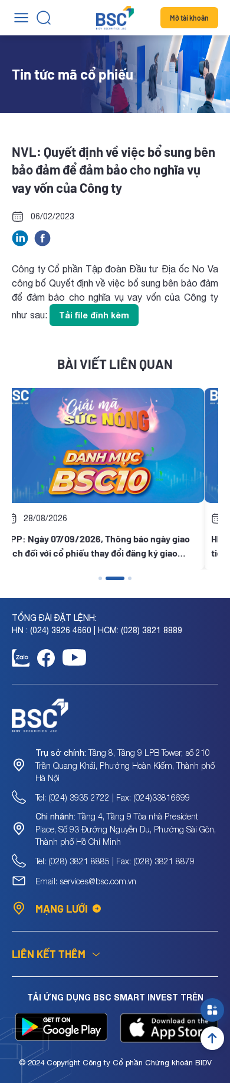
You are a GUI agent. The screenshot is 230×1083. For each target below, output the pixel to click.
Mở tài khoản (189, 18)
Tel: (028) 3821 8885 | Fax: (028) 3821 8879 (115, 861)
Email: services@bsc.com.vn (85, 881)
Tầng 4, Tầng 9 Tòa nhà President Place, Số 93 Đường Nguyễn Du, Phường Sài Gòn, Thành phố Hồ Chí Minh (125, 829)
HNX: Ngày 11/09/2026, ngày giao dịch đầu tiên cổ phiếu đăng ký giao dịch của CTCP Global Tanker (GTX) (110, 546)
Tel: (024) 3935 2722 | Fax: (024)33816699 (112, 797)
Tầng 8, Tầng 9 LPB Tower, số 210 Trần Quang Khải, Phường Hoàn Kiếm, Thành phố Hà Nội (125, 765)
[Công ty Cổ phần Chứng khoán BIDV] (115, 17)
